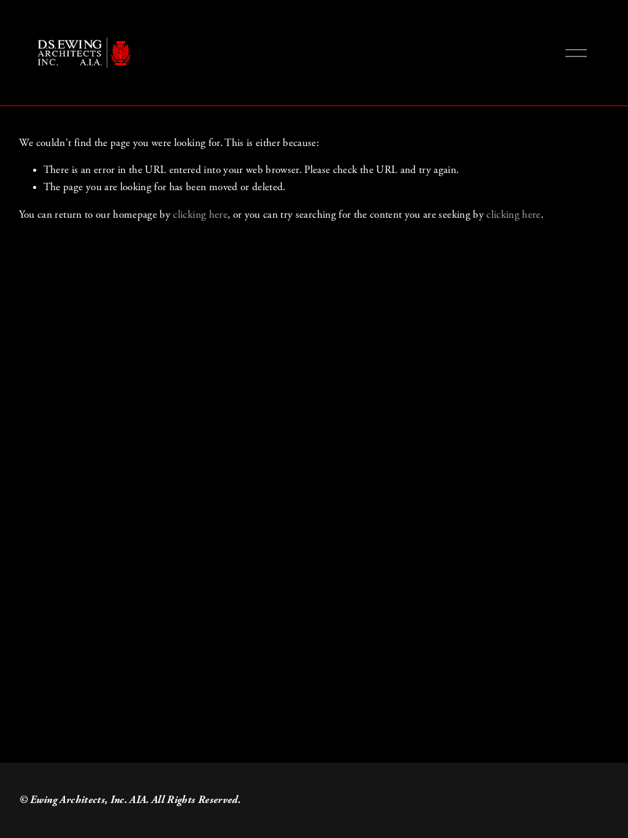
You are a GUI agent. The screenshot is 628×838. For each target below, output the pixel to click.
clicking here (200, 214)
